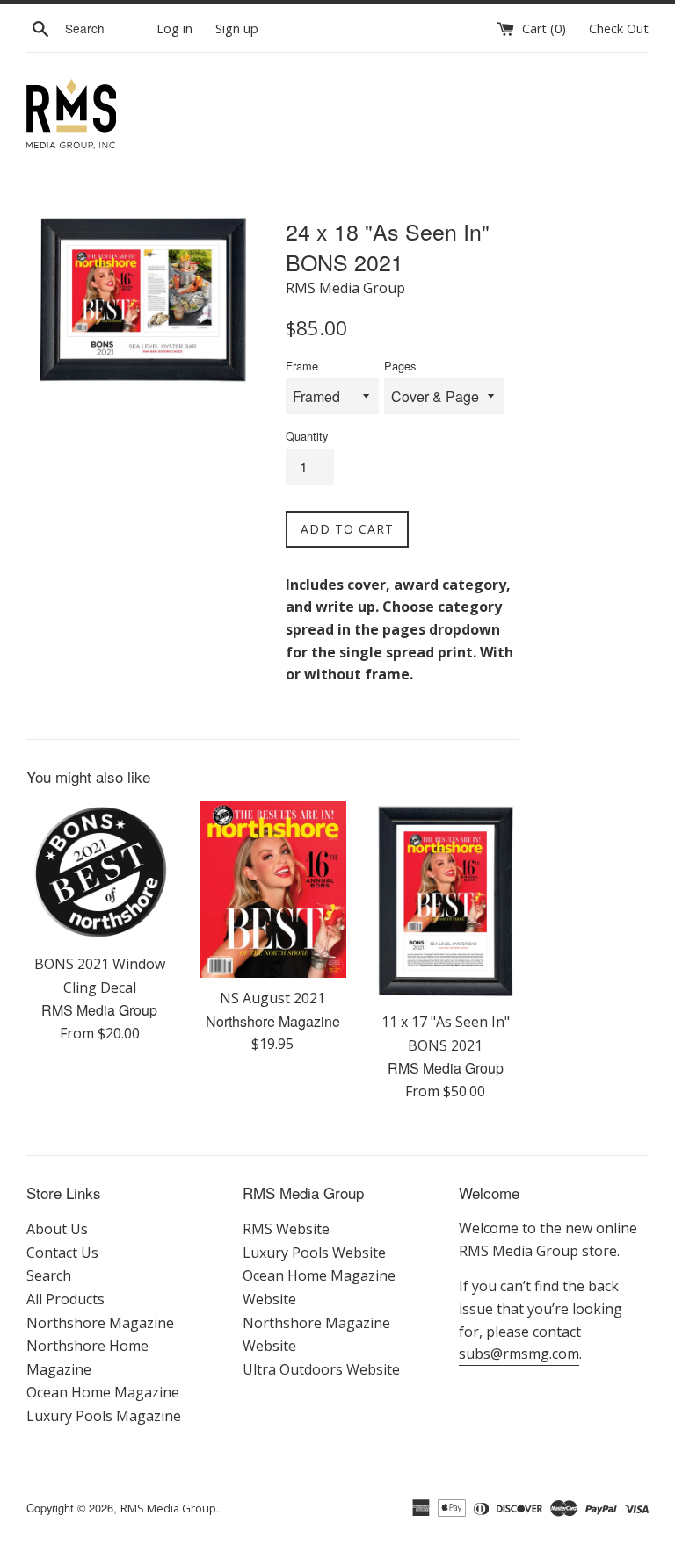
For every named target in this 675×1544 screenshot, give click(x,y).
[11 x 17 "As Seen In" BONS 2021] (446, 901)
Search (48, 1275)
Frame (302, 365)
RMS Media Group (168, 1508)
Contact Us (62, 1252)
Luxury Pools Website (314, 1252)
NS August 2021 (272, 998)
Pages (400, 365)
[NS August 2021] (273, 889)
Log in (174, 28)
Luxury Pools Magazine (103, 1416)
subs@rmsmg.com (519, 1353)
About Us (57, 1229)
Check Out (619, 28)
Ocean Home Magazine (102, 1392)
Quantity (307, 435)
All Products (65, 1299)
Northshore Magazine (100, 1322)
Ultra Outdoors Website (321, 1369)
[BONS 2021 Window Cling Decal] (99, 872)
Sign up (236, 28)
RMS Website (286, 1229)
